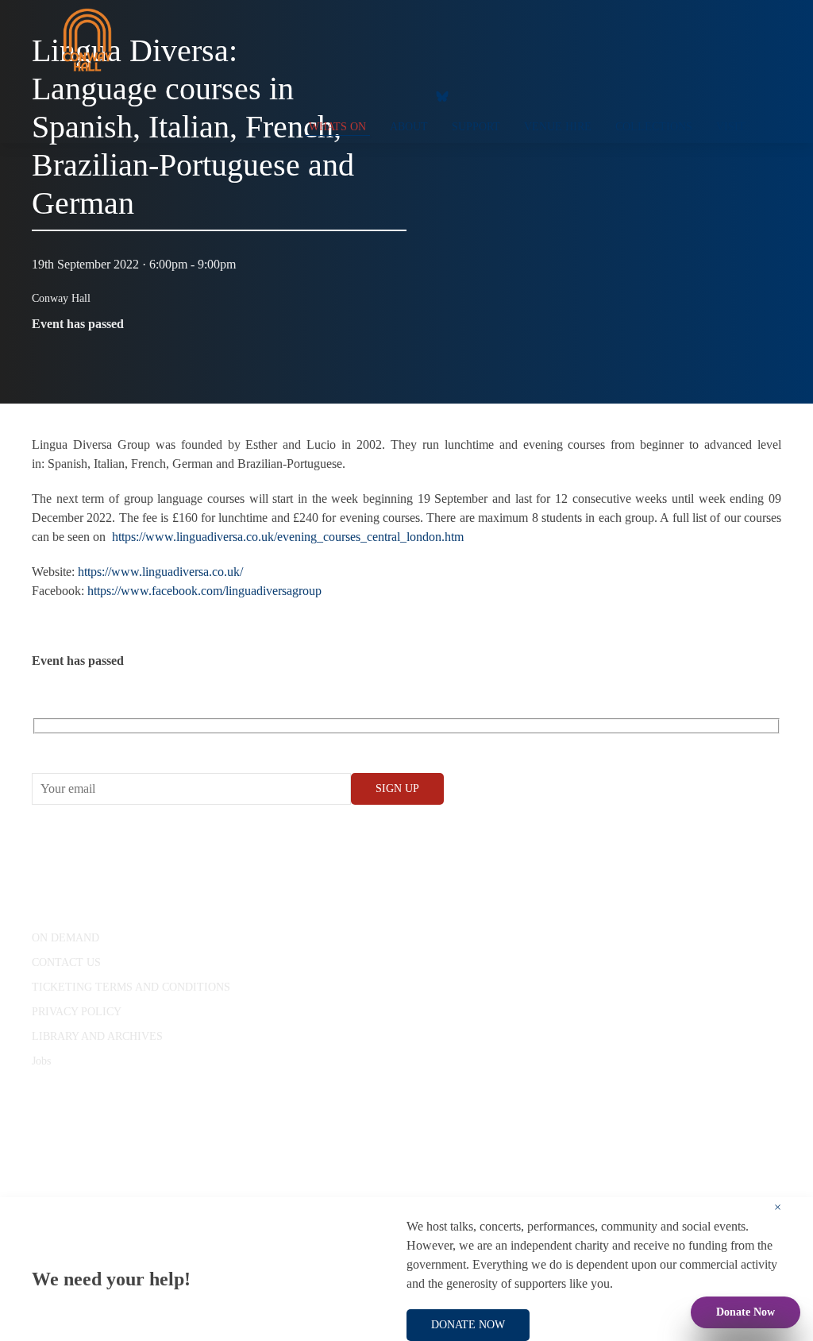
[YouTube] (341, 95)
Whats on (337, 127)
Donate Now (745, 1312)
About (409, 127)
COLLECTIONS (653, 127)
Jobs (41, 1061)
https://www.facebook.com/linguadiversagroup (204, 590)
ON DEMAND (65, 938)
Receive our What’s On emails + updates (154, 744)
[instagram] (372, 95)
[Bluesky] (442, 95)
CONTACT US (66, 962)
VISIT (731, 127)
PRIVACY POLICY (76, 1012)
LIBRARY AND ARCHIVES (97, 1036)
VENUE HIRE (557, 127)
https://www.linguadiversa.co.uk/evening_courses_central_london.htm (288, 536)
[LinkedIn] (404, 95)
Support (476, 127)
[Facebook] (309, 95)
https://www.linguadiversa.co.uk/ (160, 571)
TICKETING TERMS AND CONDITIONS (131, 987)
